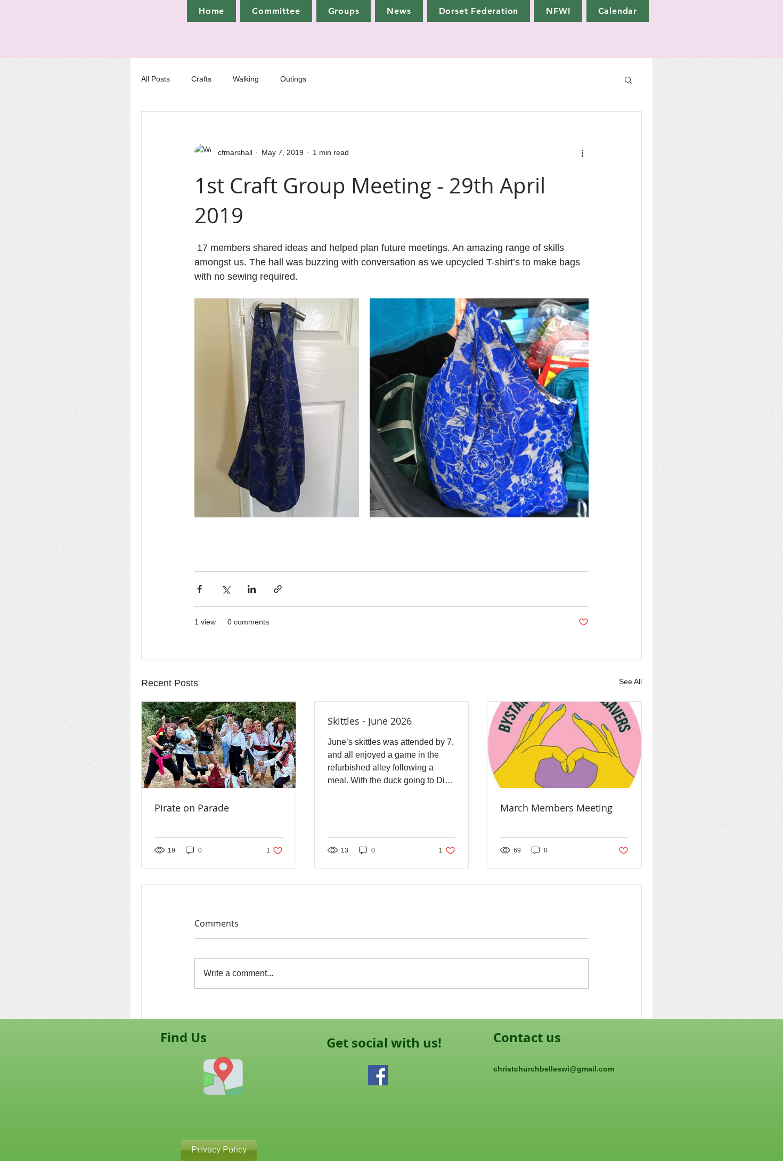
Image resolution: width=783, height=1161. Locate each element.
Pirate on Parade (191, 807)
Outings (293, 79)
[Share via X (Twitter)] (226, 589)
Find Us (183, 1037)
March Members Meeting (556, 807)
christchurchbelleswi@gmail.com (553, 1069)
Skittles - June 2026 (370, 721)
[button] (628, 79)
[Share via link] (278, 589)
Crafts (201, 79)
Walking (246, 79)
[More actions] (582, 152)
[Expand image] (276, 407)
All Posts (155, 79)
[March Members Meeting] (564, 745)
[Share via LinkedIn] (252, 589)
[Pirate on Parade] (219, 745)
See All (630, 681)
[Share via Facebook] (199, 589)
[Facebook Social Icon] (378, 1075)
